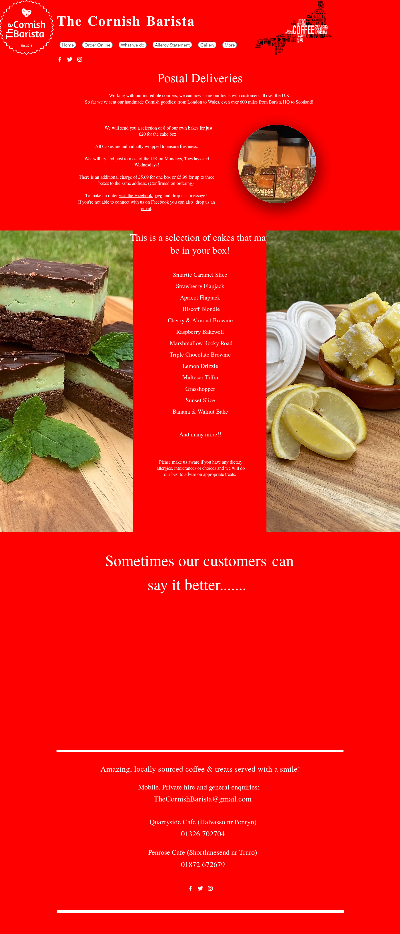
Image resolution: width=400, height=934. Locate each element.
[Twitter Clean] (69, 59)
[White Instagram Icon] (79, 59)
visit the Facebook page (140, 195)
